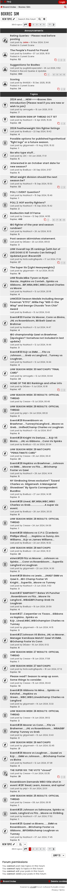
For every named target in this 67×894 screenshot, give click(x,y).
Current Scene (27, 45)
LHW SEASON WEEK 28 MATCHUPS (30, 547)
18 (60, 220)
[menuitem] (65, 7)
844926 (27, 82)
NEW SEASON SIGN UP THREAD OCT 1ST (33, 116)
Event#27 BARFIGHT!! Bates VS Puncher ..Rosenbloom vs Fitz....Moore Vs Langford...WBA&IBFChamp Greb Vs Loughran (35, 598)
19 (64, 220)
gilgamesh (28, 145)
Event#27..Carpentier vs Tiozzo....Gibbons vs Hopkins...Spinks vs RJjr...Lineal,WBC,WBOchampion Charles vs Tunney (37, 619)
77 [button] (50, 24)
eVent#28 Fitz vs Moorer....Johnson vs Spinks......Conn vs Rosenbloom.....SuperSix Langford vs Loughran (36, 562)
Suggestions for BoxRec (25, 64)
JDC (25, 155)
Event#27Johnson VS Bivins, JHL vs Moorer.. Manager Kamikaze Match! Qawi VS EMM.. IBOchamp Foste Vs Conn (37, 638)
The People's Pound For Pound (29, 50)
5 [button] (44, 24)
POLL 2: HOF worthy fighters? (28, 202)
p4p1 (25, 413)
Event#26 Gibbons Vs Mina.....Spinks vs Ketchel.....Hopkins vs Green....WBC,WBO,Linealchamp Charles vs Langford (37, 695)
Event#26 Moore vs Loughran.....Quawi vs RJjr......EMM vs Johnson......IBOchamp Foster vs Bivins (37, 756)
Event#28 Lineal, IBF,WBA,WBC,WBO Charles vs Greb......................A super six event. (34, 505)
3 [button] (36, 24)
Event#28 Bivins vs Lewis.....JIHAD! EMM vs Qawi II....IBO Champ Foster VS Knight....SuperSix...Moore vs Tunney (36, 579)
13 (57, 75)
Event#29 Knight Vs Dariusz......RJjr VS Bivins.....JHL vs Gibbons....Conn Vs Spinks (36, 439)
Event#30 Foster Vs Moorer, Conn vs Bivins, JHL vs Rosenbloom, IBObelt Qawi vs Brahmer (37, 321)
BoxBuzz (27, 131)
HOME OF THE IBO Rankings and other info (36, 383)
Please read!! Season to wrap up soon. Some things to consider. (34, 678)
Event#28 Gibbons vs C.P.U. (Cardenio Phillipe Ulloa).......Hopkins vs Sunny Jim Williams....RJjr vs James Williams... (34, 536)
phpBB (32, 887)
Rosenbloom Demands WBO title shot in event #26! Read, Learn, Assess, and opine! (37, 783)
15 (64, 75)
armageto (28, 109)
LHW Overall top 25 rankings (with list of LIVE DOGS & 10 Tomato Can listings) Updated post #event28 (35, 252)
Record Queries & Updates (33, 71)
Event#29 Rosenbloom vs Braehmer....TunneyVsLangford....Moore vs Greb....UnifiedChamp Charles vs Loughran (37, 424)
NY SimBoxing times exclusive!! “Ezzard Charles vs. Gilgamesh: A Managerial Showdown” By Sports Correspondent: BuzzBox (35, 486)
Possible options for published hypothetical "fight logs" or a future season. (37, 140)
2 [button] (33, 24)
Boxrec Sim (10, 13)
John (25, 42)
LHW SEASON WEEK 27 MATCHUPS (30, 666)
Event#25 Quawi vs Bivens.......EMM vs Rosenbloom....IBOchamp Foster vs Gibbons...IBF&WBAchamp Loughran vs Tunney (34, 829)
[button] (25, 25)
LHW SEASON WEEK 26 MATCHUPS (30, 742)
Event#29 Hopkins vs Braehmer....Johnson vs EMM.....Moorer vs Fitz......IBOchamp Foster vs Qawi (37, 467)
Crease (26, 216)
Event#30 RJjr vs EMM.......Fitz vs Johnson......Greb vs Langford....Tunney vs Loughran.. (36, 355)
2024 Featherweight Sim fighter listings (35, 128)
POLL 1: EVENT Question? (25, 192)
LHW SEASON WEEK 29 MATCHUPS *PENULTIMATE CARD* (30, 451)
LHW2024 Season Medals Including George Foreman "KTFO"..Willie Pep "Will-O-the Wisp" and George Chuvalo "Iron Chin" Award (37, 304)
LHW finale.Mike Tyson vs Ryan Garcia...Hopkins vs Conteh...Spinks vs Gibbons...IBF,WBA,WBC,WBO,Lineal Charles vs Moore (37, 283)
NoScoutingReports (32, 259)
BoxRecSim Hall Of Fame (25, 213)
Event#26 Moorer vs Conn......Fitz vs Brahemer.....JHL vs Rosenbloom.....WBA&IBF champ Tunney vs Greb (37, 728)
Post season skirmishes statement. (33, 238)
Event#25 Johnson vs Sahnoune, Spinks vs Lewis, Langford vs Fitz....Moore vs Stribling (37, 811)
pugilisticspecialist (32, 68)
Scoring (15, 79)
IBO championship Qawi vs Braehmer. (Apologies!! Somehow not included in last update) (37, 338)
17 (57, 220)
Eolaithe (27, 53)
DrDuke (26, 241)
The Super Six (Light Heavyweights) (32, 267)
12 (53, 75)
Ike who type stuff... (22, 152)
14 (60, 75)
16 (53, 220)
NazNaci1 (27, 120)
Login (62, 2)
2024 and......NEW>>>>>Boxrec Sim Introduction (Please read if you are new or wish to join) (37, 103)
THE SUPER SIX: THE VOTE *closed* (31, 770)
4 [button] (40, 24)
